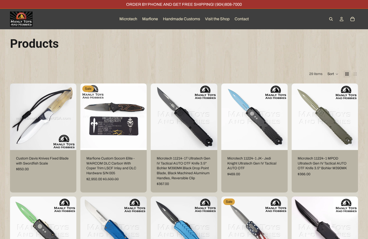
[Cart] (352, 19)
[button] (332, 74)
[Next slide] (68, 116)
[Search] (330, 19)
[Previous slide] (17, 116)
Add (143, 142)
